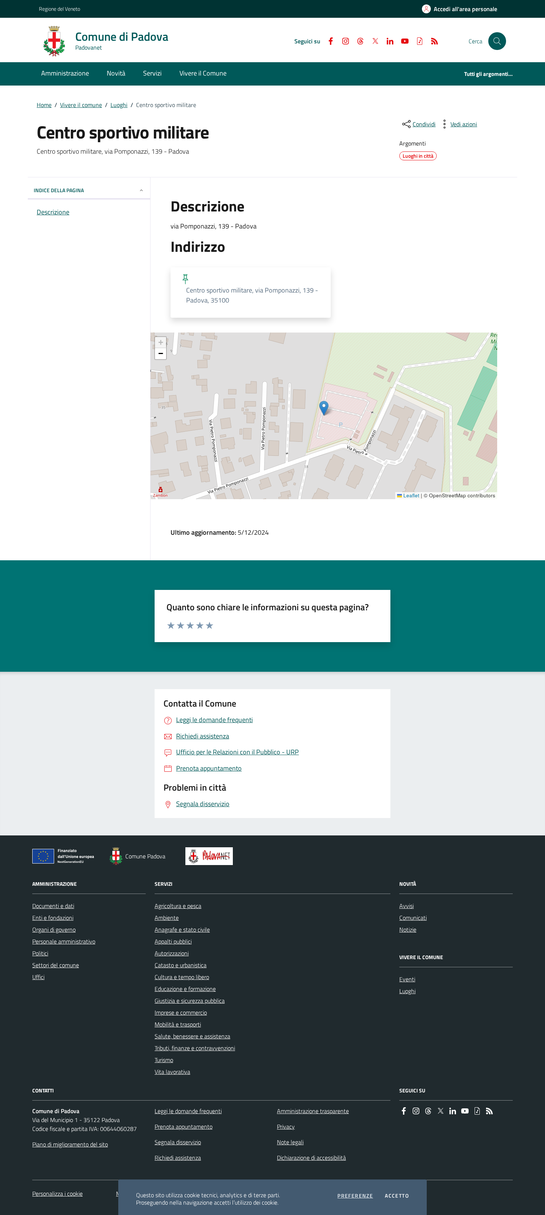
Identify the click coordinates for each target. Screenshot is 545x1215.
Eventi (407, 979)
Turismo (164, 1059)
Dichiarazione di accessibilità (311, 1157)
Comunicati (413, 917)
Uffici (38, 976)
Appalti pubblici (173, 941)
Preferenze (355, 1195)
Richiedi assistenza (178, 1157)
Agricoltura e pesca (178, 905)
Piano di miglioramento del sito (70, 1144)
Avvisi (406, 905)
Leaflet (410, 495)
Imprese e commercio (181, 1012)
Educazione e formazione (185, 988)
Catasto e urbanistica (181, 965)
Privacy (286, 1126)
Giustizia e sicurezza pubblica (190, 1000)
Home (44, 104)
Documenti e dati (53, 905)
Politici (40, 953)
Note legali (290, 1142)
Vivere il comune (81, 104)
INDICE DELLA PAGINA (59, 190)
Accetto (397, 1195)
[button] (497, 41)
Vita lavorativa (172, 1071)
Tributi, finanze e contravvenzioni (195, 1048)
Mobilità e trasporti (178, 1024)
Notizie (407, 929)
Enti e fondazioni (52, 917)
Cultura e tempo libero (182, 976)
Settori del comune (55, 965)
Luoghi (119, 104)
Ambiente (167, 917)
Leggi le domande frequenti (188, 1110)
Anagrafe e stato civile (182, 929)
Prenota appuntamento (183, 1126)
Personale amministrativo (63, 941)
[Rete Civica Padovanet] (210, 856)
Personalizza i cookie (57, 1193)
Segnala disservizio (178, 1142)
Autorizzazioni (172, 953)
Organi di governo (54, 929)
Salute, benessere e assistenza (192, 1036)
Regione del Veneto (59, 9)
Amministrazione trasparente (313, 1110)
